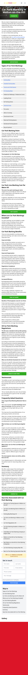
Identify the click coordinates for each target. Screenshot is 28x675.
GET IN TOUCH (14, 62)
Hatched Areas (7, 105)
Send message (14, 583)
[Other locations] (21, 3)
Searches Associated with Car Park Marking (14, 612)
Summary (5, 609)
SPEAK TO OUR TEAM (14, 373)
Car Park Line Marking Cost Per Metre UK (13, 596)
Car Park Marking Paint (9, 593)
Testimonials (6, 605)
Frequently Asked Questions (10, 607)
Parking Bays (7, 80)
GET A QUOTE (14, 212)
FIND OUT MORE (14, 297)
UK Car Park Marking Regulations (11, 603)
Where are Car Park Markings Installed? (13, 598)
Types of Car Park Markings (10, 591)
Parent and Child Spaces (10, 87)
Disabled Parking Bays (9, 83)
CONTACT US (14, 494)
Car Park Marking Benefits (9, 600)
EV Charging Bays (8, 91)
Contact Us (14, 16)
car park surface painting (18, 37)
